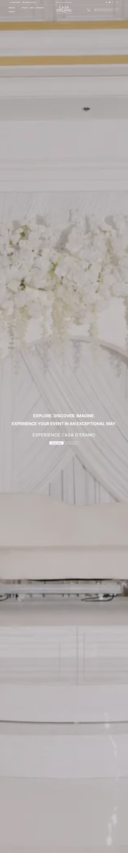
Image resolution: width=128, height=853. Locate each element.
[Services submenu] (15, 7)
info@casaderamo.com (31, 2)
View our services (72, 443)
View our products (56, 443)
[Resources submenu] (44, 7)
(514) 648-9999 (16, 2)
